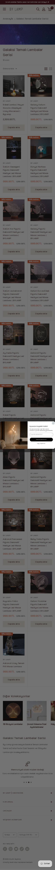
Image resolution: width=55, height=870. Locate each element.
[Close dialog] (53, 423)
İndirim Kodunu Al (41, 439)
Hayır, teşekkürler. (41, 443)
